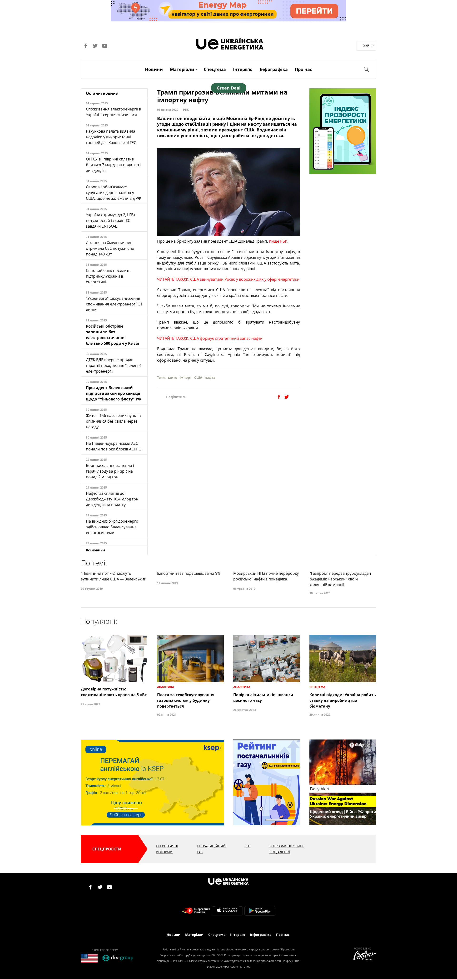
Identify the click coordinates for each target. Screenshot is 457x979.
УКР (366, 46)
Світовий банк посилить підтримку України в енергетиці (108, 276)
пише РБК (278, 241)
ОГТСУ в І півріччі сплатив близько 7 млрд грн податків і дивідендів (113, 164)
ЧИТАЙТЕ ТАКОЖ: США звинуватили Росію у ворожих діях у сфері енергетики (228, 279)
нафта (210, 377)
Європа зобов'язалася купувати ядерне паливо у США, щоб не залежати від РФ (113, 192)
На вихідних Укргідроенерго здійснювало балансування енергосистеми (112, 527)
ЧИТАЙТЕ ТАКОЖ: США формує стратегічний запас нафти (210, 338)
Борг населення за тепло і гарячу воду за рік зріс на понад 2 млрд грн (110, 471)
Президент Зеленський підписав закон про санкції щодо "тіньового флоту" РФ (113, 393)
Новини (154, 69)
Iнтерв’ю (243, 69)
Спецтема (215, 69)
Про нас (303, 69)
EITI (247, 846)
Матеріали (182, 69)
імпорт (186, 377)
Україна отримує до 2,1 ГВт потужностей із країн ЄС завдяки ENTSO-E (110, 220)
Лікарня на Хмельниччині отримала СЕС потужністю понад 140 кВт (110, 248)
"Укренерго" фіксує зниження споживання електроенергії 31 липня (114, 304)
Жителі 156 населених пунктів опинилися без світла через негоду (113, 421)
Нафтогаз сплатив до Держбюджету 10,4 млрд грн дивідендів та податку (112, 499)
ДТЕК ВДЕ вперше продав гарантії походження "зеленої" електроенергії (114, 365)
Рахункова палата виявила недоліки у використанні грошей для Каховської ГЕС (111, 137)
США (198, 377)
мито (172, 377)
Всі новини (95, 550)
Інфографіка (274, 69)
